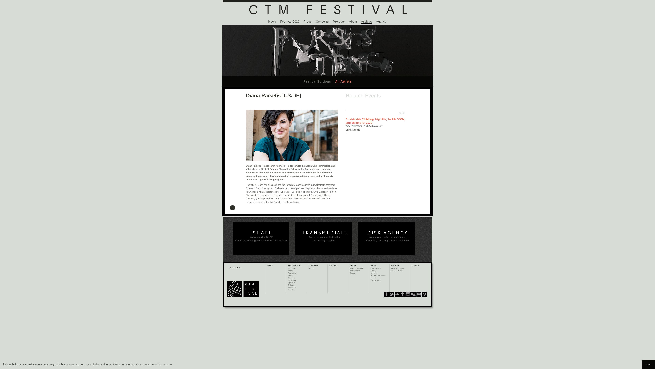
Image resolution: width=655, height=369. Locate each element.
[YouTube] (418, 294)
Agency (381, 21)
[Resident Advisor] (424, 294)
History (373, 271)
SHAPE (263, 232)
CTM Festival (376, 268)
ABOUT (374, 265)
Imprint (373, 278)
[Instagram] (402, 294)
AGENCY (415, 265)
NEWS (270, 265)
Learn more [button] (165, 364)
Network (374, 273)
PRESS (353, 265)
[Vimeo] (413, 294)
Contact (353, 273)
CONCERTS (313, 265)
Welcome (291, 268)
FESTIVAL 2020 (294, 265)
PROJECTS (334, 265)
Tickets (291, 285)
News (272, 21)
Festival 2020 (290, 21)
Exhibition (292, 280)
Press (307, 21)
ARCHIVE (395, 265)
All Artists (343, 81)
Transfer (291, 278)
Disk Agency (388, 232)
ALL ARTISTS (396, 271)
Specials (291, 283)
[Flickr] (408, 294)
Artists (290, 275)
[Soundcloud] (397, 294)
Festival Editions (317, 81)
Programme (292, 273)
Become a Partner (378, 275)
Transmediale (325, 232)
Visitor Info (292, 287)
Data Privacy (376, 280)
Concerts (322, 21)
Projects (339, 21)
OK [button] (648, 364)
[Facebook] (386, 294)
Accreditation (355, 271)
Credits (291, 290)
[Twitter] (391, 294)
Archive (366, 21)
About (353, 21)
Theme (291, 271)
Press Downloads (357, 268)
